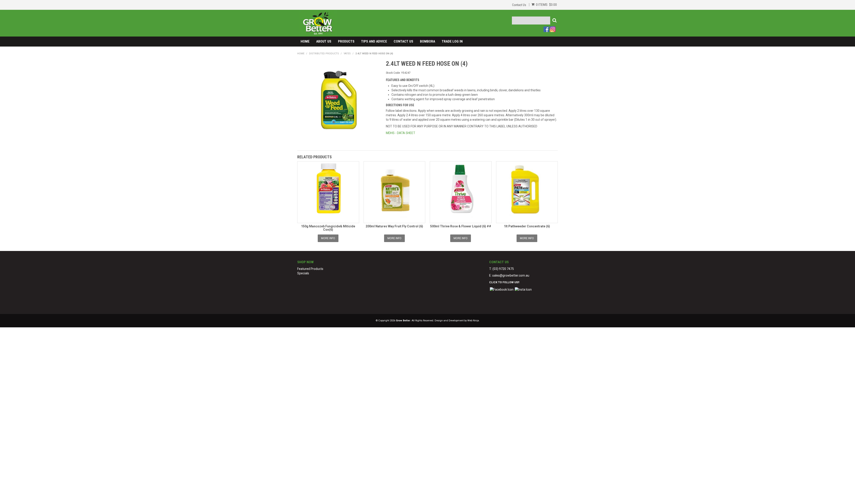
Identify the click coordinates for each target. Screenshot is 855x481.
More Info (328, 238)
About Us (323, 41)
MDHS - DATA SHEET (400, 133)
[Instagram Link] (523, 289)
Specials (303, 273)
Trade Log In (452, 41)
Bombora (427, 41)
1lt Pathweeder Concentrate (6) (527, 226)
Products (346, 41)
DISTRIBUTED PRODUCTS (324, 53)
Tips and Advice (374, 41)
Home (305, 41)
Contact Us (519, 4)
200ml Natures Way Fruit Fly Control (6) (394, 226)
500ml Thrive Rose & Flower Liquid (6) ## (460, 226)
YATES (347, 53)
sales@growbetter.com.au (510, 275)
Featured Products (310, 269)
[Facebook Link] (501, 289)
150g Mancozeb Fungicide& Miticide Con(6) (328, 227)
